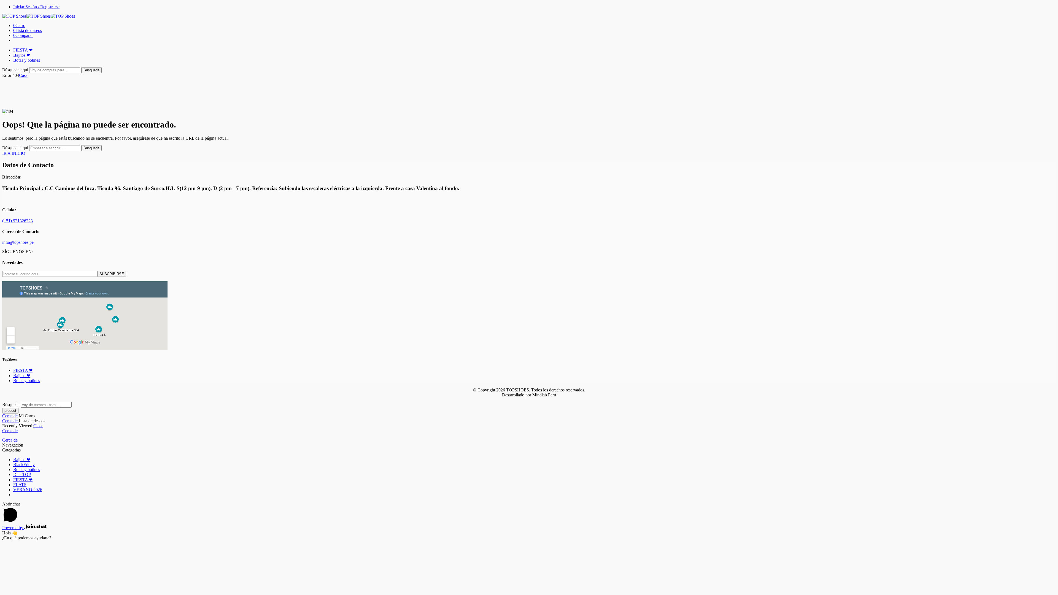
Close (38, 425)
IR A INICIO (13, 153)
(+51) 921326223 (17, 220)
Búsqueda (91, 70)
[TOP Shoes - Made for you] (38, 16)
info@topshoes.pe (18, 242)
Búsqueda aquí (15, 69)
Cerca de (10, 415)
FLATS (19, 484)
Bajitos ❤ (21, 55)
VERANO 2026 (27, 489)
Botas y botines (26, 60)
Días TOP (22, 474)
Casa (23, 75)
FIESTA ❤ (23, 50)
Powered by (13, 527)
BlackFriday (24, 464)
